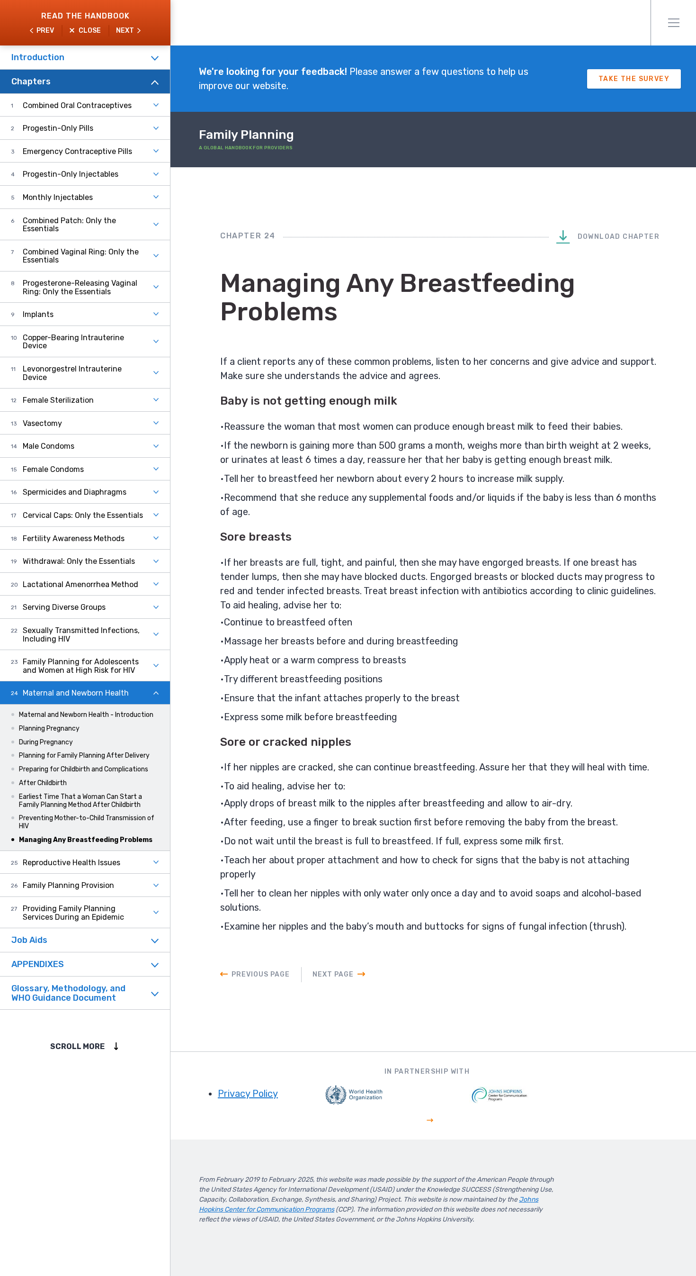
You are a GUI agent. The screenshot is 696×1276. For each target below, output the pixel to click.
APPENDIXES (37, 964)
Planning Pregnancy (49, 728)
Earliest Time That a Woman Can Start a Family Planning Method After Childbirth (80, 801)
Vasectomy (42, 423)
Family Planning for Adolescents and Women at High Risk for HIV (81, 666)
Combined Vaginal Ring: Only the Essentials (81, 256)
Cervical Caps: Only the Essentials (83, 515)
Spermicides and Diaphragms (74, 492)
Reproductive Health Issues (71, 862)
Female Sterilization (58, 400)
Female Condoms (53, 469)
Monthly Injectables (58, 197)
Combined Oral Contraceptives (77, 105)
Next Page (333, 974)
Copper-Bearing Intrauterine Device (73, 342)
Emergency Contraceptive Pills (77, 151)
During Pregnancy (46, 742)
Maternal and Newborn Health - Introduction (86, 715)
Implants (38, 314)
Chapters (31, 81)
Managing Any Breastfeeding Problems (85, 840)
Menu (673, 22)
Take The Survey (633, 79)
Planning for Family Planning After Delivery (84, 755)
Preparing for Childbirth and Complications (83, 769)
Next (125, 31)
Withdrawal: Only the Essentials (79, 561)
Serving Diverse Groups (64, 607)
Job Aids (29, 940)
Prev (45, 31)
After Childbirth (43, 783)
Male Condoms (48, 446)
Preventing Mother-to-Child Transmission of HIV (86, 822)
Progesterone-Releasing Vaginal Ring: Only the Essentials (80, 287)
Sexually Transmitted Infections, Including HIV (81, 634)
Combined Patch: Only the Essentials (69, 225)
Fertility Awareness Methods (74, 538)
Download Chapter (617, 237)
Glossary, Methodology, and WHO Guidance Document (68, 993)
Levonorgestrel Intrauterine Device (72, 373)
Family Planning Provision (68, 885)
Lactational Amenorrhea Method (80, 584)
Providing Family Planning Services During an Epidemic (73, 913)
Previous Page (261, 974)
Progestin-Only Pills (58, 128)
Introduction (37, 57)
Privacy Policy (248, 1093)
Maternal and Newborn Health (76, 692)
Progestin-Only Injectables (70, 174)
